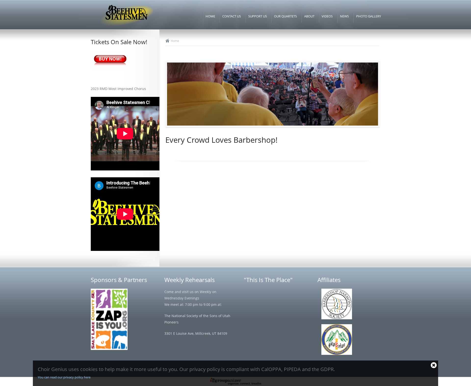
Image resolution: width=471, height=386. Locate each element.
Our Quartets (285, 16)
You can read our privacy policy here (64, 377)
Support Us (257, 16)
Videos (327, 16)
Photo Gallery (368, 16)
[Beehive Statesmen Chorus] (126, 26)
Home (210, 16)
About (309, 16)
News (344, 16)
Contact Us (231, 16)
